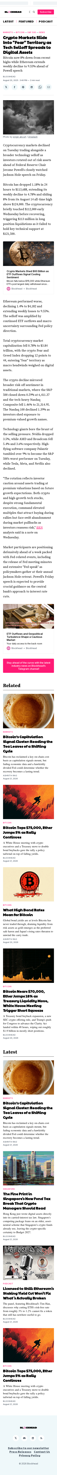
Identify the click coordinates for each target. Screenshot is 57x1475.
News (42, 32)
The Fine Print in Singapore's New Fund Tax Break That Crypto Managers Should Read (26, 1201)
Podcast (46, 21)
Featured (26, 21)
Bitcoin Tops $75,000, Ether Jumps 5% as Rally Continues (27, 832)
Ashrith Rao (10, 775)
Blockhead (9, 76)
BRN (39, 528)
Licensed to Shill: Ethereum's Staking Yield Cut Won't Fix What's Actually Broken (28, 1293)
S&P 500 (32, 32)
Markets (8, 32)
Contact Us (42, 1451)
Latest (8, 21)
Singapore (9, 1189)
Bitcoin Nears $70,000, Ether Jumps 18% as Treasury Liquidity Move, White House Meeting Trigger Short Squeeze (25, 1001)
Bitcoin (20, 32)
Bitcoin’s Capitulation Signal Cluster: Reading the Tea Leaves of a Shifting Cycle (28, 743)
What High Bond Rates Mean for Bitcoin (23, 912)
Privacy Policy (29, 1455)
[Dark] (30, 12)
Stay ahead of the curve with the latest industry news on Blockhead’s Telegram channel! (28, 665)
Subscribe (46, 12)
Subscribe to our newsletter (28, 1448)
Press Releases (20, 1451)
